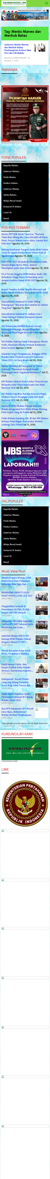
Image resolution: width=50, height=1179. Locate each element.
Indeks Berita (9, 726)
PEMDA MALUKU (20, 58)
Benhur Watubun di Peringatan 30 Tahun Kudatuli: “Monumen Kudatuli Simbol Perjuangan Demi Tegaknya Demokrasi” (21, 369)
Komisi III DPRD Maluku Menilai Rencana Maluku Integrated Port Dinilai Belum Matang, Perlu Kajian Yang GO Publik (24, 409)
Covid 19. (7, 212)
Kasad (6, 218)
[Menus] (47, 3)
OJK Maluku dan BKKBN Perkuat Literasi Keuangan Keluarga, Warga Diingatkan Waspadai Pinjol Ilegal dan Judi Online (21, 329)
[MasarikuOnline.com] (13, 3)
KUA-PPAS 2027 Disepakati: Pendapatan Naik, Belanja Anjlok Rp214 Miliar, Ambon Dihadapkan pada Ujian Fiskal (24, 264)
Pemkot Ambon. (10, 183)
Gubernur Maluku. (11, 171)
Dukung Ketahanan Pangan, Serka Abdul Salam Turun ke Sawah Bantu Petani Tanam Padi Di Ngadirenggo (24, 252)
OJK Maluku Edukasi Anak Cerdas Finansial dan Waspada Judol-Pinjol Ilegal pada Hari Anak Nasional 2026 (24, 384)
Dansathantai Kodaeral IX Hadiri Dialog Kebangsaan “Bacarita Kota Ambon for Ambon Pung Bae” (24, 304)
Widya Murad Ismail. (12, 201)
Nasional (8, 58)
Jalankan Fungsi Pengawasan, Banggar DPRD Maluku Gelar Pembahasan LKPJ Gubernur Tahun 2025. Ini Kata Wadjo (24, 357)
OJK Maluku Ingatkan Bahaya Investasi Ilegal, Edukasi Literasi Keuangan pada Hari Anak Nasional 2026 (24, 397)
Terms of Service (25, 726)
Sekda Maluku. (10, 195)
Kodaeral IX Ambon (12, 206)
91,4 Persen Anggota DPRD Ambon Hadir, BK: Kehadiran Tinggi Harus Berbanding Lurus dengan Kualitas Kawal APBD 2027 (24, 277)
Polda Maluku (9, 177)
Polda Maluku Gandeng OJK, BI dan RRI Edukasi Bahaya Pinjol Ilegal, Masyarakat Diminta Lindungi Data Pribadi (24, 421)
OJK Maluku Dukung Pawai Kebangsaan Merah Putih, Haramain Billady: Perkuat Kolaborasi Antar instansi (24, 344)
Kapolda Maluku (10, 165)
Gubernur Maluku (11, 189)
